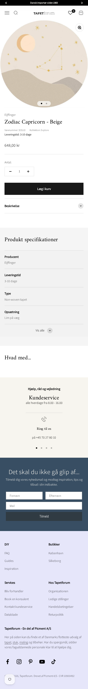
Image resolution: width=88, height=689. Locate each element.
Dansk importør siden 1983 (44, 2)
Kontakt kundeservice (18, 607)
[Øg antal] (28, 171)
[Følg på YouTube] (42, 662)
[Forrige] (6, 3)
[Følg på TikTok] (54, 662)
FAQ (7, 553)
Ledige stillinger (59, 599)
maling (23, 642)
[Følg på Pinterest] (31, 662)
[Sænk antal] (10, 171)
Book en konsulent (17, 599)
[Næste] (82, 3)
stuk (15, 642)
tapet (8, 642)
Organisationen (58, 591)
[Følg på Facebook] (8, 662)
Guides (9, 561)
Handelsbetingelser (61, 607)
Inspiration (11, 569)
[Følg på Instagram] (19, 662)
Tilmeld (44, 516)
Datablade (11, 614)
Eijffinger (10, 115)
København (56, 553)
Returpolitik (56, 614)
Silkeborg (55, 561)
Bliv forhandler (14, 591)
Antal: (8, 162)
